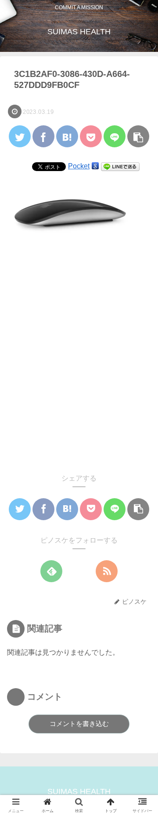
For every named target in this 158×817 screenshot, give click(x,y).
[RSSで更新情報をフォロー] (107, 571)
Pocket (79, 166)
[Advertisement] (79, 357)
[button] (139, 734)
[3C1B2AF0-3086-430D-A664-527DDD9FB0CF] (67, 136)
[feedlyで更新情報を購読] (51, 571)
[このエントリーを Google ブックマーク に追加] (95, 166)
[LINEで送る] (120, 166)
